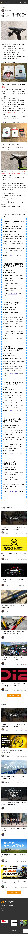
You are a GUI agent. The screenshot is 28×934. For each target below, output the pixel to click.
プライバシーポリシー (6, 912)
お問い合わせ (4, 910)
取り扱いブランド (5, 908)
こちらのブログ (12, 255)
